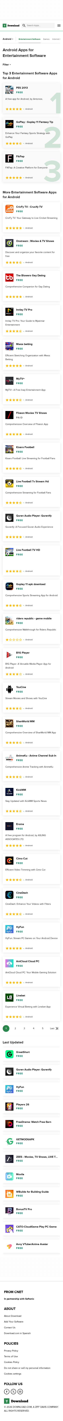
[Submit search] (24, 25)
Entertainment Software (29, 39)
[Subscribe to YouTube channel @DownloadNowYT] (20, 1391)
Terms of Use (11, 1356)
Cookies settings (12, 1373)
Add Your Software (13, 1321)
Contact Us (9, 1327)
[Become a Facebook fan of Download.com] (6, 1391)
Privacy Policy (11, 1350)
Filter (6, 64)
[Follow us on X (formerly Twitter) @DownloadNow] (13, 1391)
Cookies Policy (11, 1362)
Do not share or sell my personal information (27, 1368)
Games (46, 39)
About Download (12, 1316)
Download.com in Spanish (17, 1333)
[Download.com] (11, 25)
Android (7, 39)
